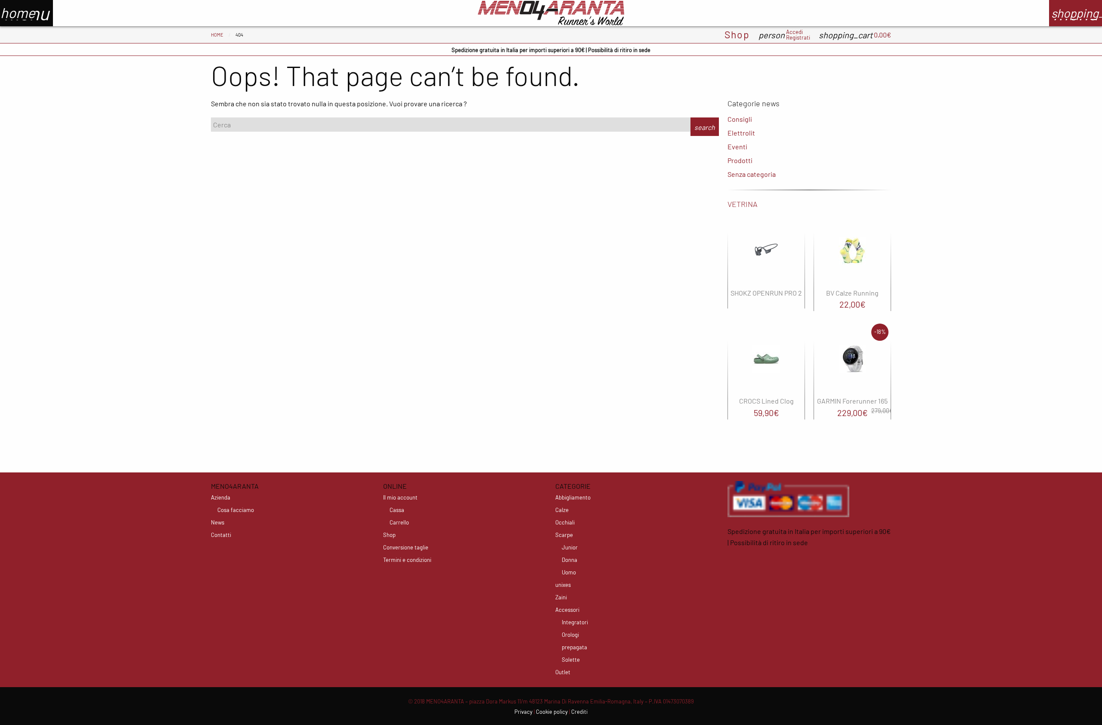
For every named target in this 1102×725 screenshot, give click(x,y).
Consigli (739, 119)
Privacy (523, 711)
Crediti (579, 711)
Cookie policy (552, 711)
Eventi (737, 146)
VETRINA (742, 204)
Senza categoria (751, 174)
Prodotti (739, 160)
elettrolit (741, 133)
